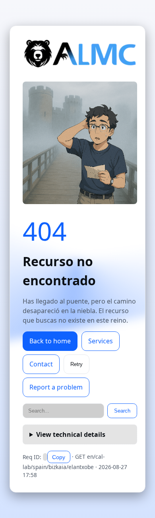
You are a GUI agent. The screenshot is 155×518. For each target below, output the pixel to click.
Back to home (50, 341)
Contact (41, 364)
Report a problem (56, 387)
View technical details (70, 434)
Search (122, 411)
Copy (58, 457)
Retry (76, 364)
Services (100, 341)
